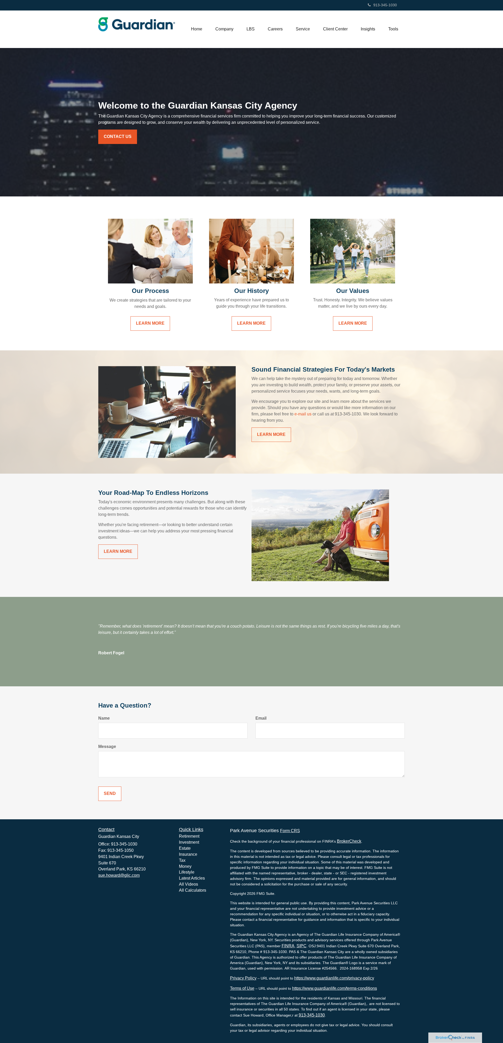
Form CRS (290, 830)
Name (104, 718)
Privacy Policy (243, 978)
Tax (182, 860)
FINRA (288, 946)
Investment (189, 842)
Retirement (189, 836)
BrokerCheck (349, 841)
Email (260, 718)
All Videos (188, 884)
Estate (185, 848)
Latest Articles (192, 878)
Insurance (188, 854)
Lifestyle (186, 872)
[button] (224, 29)
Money (185, 866)
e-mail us (302, 414)
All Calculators (192, 890)
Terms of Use (242, 988)
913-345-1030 (385, 5)
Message (107, 746)
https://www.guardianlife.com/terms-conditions (334, 988)
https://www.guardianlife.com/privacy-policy (334, 978)
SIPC (302, 946)
